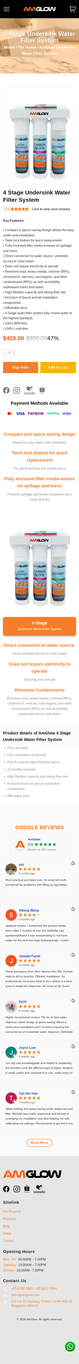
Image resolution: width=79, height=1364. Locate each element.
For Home (27, 47)
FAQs (7, 1233)
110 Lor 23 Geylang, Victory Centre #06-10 (41, 1301)
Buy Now (20, 367)
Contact (8, 1240)
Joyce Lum (27, 1047)
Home (9, 47)
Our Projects (12, 1211)
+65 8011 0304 (46, 1288)
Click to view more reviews (51, 209)
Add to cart (58, 367)
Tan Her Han (28, 1093)
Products (9, 1219)
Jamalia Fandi (29, 956)
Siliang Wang (29, 910)
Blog (6, 1226)
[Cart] (72, 9)
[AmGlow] (39, 9)
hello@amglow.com (25, 1295)
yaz (21, 864)
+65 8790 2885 (22, 1288)
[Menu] (6, 9)
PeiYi (23, 1002)
